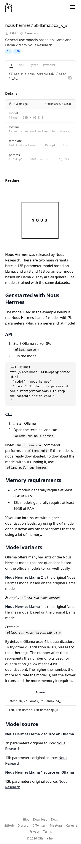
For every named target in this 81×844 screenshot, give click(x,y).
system (14, 127)
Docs (54, 819)
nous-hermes (18, 25)
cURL (22, 65)
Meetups (56, 825)
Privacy (34, 831)
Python (34, 65)
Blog (26, 819)
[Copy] (70, 77)
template (15, 141)
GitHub (9, 825)
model (13, 113)
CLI (11, 65)
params (14, 155)
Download (40, 819)
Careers (71, 825)
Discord (23, 825)
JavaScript (49, 65)
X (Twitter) (39, 825)
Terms (47, 831)
